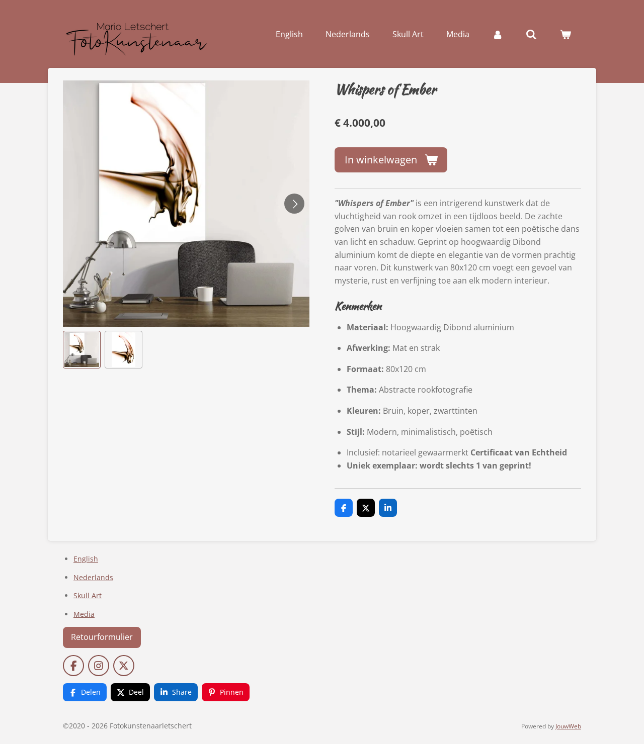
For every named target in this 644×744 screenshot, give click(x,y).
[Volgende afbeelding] (294, 204)
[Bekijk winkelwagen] (565, 34)
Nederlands (93, 577)
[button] (82, 349)
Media (84, 614)
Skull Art (87, 595)
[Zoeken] (531, 34)
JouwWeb (568, 726)
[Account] (497, 34)
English (85, 559)
